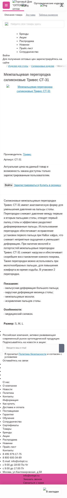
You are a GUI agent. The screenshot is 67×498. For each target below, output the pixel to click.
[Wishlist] (7, 84)
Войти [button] (6, 55)
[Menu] (6, 5)
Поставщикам (11, 410)
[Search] (7, 24)
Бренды (24, 33)
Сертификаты (11, 425)
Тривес (27, 154)
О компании (10, 385)
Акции (22, 37)
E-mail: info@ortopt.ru (15, 461)
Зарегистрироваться (26, 185)
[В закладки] (51, 491)
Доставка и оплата (13, 407)
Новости (7, 389)
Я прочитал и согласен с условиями (33, 355)
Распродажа (26, 41)
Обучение (8, 418)
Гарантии (8, 414)
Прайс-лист (26, 48)
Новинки (24, 44)
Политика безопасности (32, 354)
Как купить (9, 403)
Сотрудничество (28, 51)
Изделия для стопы (18, 66)
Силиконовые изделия (42, 66)
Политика (8, 392)
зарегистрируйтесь (47, 59)
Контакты (8, 396)
